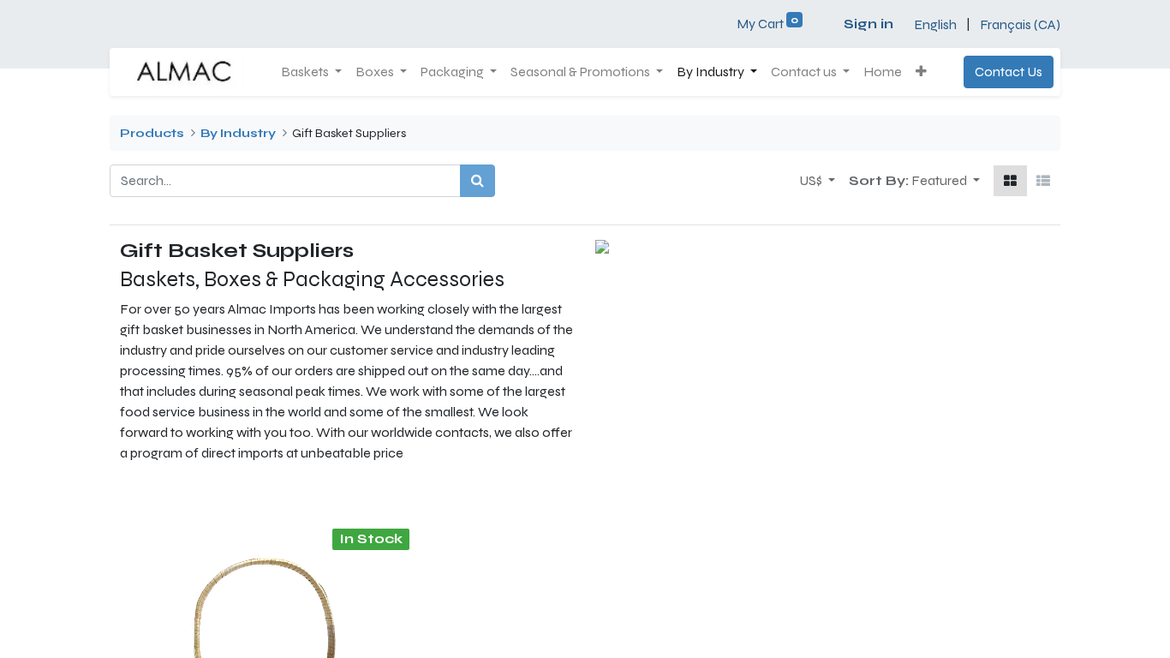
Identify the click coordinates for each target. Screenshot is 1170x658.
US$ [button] (812, 180)
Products (152, 133)
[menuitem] (883, 72)
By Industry (238, 133)
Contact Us (1008, 71)
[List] (1043, 180)
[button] (921, 72)
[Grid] (1010, 180)
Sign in (868, 23)
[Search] (477, 180)
